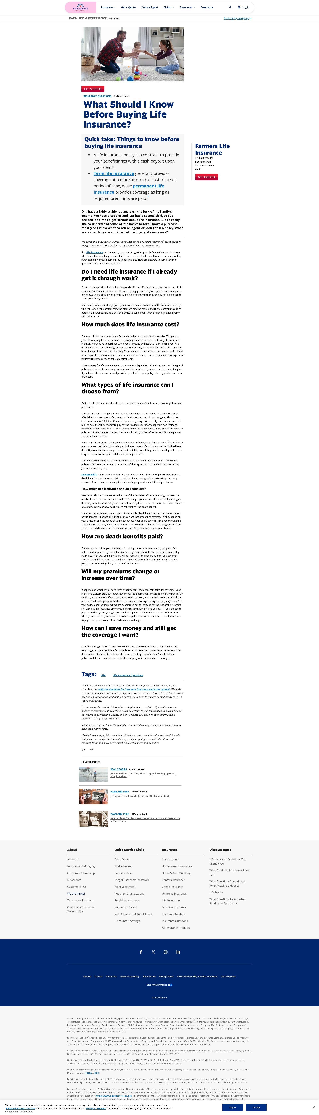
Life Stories (216, 892)
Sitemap (87, 976)
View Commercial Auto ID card (133, 914)
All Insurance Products (176, 928)
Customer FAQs (77, 887)
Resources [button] (188, 7)
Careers (99, 976)
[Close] (313, 1107)
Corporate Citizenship (81, 873)
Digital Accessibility (129, 976)
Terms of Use (149, 976)
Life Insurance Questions (128, 675)
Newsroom (74, 880)
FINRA (88, 1073)
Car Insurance (170, 859)
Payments (207, 7)
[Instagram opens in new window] (165, 952)
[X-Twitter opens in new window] (153, 952)
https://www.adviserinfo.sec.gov (114, 1095)
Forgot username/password (132, 880)
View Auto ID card (126, 907)
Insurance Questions (175, 921)
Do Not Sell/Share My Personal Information (197, 976)
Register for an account (129, 893)
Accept (256, 1107)
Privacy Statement (96, 1108)
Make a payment (125, 887)
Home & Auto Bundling (176, 873)
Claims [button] (169, 7)
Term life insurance (114, 173)
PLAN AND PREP (119, 791)
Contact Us (111, 976)
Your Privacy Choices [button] (159, 985)
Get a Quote (128, 7)
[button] (230, 5)
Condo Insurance (172, 887)
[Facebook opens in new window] (141, 952)
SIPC (96, 1073)
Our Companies (228, 976)
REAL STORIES (118, 769)
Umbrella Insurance (174, 893)
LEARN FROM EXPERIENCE (87, 18)
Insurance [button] (108, 7)
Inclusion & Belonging (81, 866)
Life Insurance (171, 900)
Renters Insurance (173, 880)
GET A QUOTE (93, 89)
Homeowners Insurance (177, 866)
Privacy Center (166, 976)
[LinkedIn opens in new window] (178, 952)
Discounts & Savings (127, 921)
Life (103, 675)
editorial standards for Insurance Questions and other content (134, 689)
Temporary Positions (80, 900)
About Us (73, 859)
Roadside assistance (127, 900)
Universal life (89, 474)
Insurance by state (173, 914)
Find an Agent (149, 7)
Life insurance (94, 252)
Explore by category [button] (236, 18)
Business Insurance (174, 907)
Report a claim (123, 873)
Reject (232, 1107)
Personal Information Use (20, 1108)
